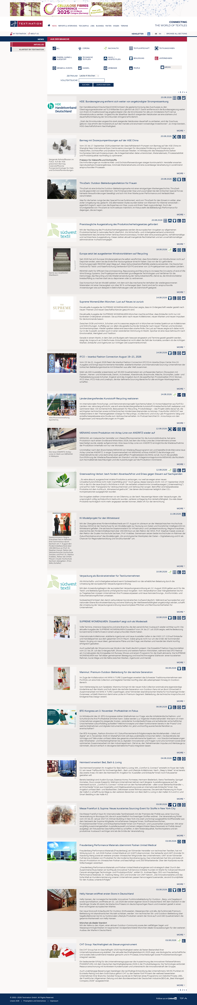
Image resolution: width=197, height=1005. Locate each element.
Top (182, 998)
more (180, 131)
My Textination (19, 34)
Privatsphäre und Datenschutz (34, 1001)
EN (160, 34)
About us (34, 34)
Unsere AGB (14, 1001)
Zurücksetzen (103, 85)
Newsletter (137, 34)
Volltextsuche (69, 80)
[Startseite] (26, 27)
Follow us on (162, 998)
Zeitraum (72, 76)
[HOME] (49, 25)
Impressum (54, 1001)
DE (156, 34)
